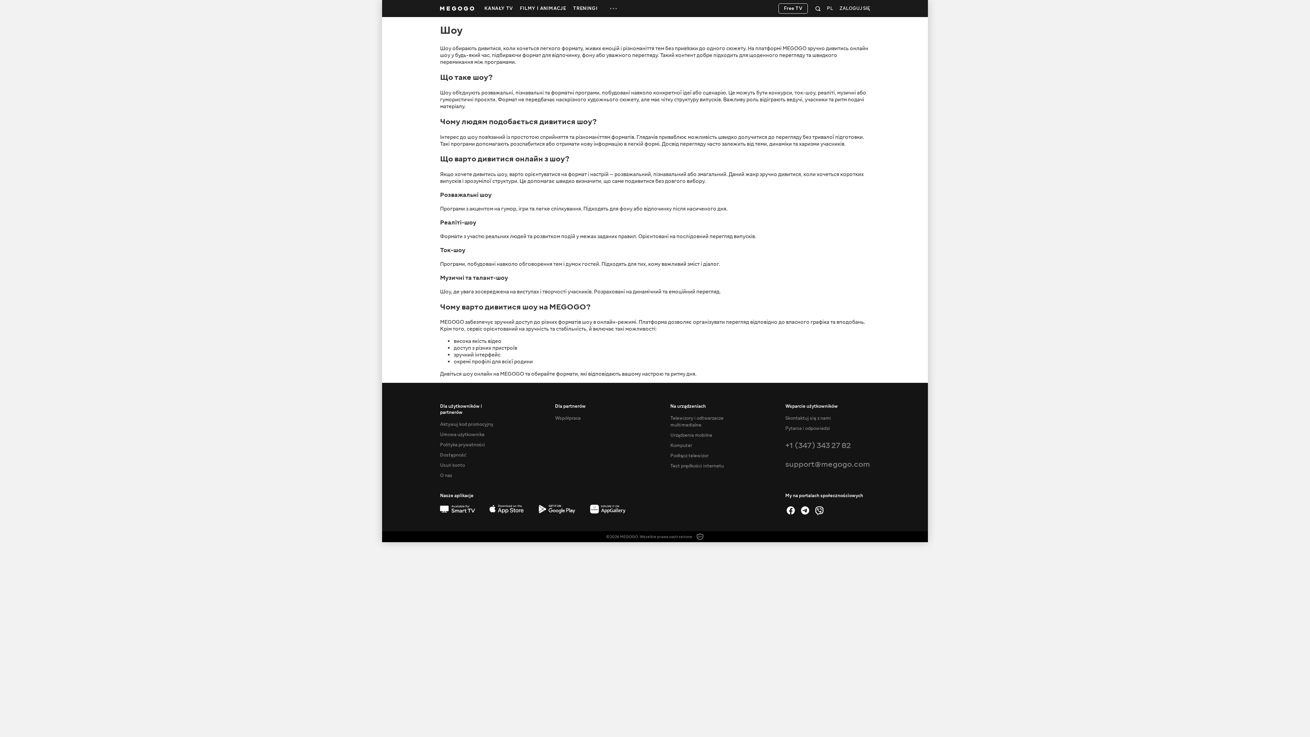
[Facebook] (790, 510)
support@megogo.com (827, 464)
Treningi (585, 8)
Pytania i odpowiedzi (807, 428)
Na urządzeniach (688, 406)
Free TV (793, 8)
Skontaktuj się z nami (808, 418)
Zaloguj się (855, 9)
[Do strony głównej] (457, 8)
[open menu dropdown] (613, 8)
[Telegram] (805, 510)
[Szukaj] (818, 8)
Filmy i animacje (543, 8)
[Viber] (819, 510)
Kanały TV (498, 8)
